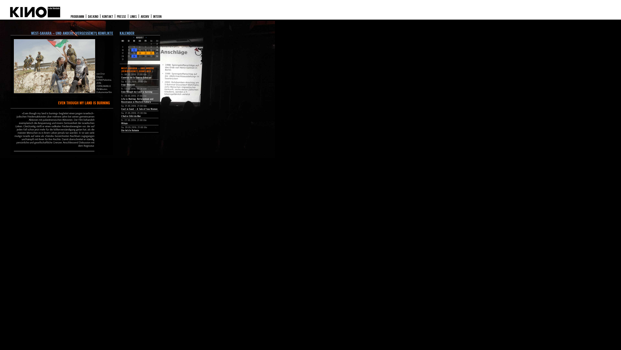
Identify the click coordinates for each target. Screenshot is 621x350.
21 (146, 53)
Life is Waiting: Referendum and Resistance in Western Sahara (137, 100)
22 (151, 53)
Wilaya (124, 123)
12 (134, 50)
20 (140, 53)
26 (134, 56)
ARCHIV (145, 16)
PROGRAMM (77, 16)
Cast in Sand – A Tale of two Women (139, 108)
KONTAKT (108, 16)
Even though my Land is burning (137, 91)
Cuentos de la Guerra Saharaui (136, 77)
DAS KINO (93, 16)
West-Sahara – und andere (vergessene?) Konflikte (137, 70)
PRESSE (121, 16)
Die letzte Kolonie (130, 130)
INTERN (157, 16)
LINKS (133, 16)
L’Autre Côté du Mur (131, 116)
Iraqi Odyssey (128, 84)
